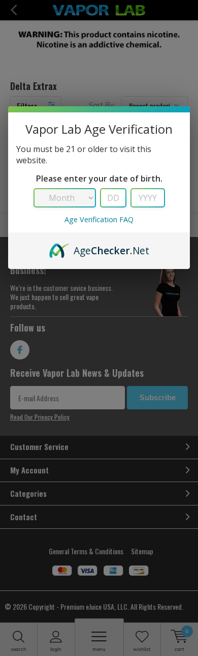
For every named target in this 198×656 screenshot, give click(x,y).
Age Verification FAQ (99, 219)
